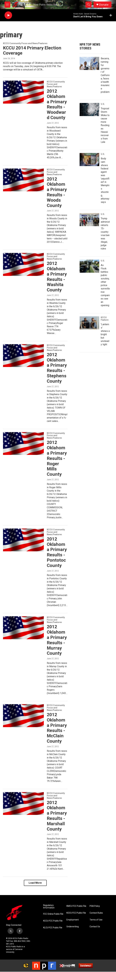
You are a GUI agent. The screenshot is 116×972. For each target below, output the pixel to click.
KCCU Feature (104, 318)
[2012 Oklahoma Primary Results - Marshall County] (23, 803)
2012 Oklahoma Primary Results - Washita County (57, 276)
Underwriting (72, 926)
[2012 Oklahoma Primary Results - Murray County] (23, 627)
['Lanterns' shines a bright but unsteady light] (89, 322)
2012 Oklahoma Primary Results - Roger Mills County (57, 458)
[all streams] (111, 15)
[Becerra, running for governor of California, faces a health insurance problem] (89, 63)
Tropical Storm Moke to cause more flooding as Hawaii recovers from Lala (105, 125)
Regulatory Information (49, 906)
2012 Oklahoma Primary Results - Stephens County (57, 368)
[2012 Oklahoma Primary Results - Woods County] (23, 180)
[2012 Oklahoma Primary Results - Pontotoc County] (23, 540)
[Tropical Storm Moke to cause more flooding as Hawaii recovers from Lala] (89, 109)
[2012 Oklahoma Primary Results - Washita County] (23, 264)
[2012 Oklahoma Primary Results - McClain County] (23, 715)
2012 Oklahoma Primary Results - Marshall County (57, 816)
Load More (35, 882)
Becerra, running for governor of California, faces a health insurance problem (105, 75)
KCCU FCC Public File (53, 921)
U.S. (103, 104)
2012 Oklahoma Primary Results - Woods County (57, 192)
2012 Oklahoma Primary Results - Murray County (57, 640)
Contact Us (95, 926)
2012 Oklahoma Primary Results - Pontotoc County (57, 552)
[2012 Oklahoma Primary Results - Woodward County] (23, 92)
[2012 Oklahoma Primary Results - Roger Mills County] (23, 443)
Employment (72, 920)
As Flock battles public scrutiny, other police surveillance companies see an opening (105, 285)
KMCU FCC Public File (76, 906)
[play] (8, 15)
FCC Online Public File (53, 914)
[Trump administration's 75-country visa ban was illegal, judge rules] (89, 219)
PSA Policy (95, 906)
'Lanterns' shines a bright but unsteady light (105, 334)
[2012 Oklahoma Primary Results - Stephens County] (23, 355)
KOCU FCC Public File (76, 913)
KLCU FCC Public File (52, 928)
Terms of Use (96, 920)
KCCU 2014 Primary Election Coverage (32, 50)
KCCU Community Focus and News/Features (25, 43)
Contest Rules (96, 913)
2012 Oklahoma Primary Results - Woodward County (57, 104)
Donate (103, 4)
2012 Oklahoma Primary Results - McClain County (57, 728)
